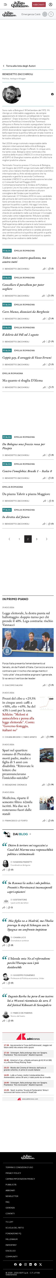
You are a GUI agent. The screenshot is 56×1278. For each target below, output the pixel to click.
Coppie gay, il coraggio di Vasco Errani (26, 357)
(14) (52, 784)
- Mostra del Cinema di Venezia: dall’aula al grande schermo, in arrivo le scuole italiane (25, 1069)
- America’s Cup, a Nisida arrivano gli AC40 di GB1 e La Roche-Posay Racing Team (28, 1061)
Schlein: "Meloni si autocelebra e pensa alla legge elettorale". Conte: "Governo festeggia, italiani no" (18, 722)
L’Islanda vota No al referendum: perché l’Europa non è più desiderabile (28, 962)
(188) (51, 737)
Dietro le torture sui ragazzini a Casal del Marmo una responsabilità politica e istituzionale (30, 849)
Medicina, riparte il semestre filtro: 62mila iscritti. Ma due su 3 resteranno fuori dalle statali (17, 806)
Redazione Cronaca (14, 785)
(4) (52, 318)
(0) (52, 524)
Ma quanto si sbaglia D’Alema (22, 380)
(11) (52, 341)
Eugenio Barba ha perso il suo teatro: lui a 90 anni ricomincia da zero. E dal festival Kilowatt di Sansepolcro (30, 1000)
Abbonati (38, 4)
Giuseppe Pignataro (23, 975)
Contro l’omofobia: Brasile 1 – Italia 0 (27, 471)
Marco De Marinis (22, 1013)
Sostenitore (19, 900)
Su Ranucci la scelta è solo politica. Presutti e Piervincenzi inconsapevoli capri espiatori (29, 887)
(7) (52, 387)
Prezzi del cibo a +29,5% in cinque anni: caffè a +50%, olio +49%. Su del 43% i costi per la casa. (19, 704)
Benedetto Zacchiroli (15, 269)
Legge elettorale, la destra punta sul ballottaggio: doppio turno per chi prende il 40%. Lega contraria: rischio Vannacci (27, 619)
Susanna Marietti (21, 862)
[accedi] (51, 4)
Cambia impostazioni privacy (20, 1179)
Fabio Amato (29, 737)
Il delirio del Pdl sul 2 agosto (20, 335)
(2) (52, 268)
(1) (53, 501)
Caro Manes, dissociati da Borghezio (25, 312)
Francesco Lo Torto (15, 820)
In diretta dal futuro (15, 517)
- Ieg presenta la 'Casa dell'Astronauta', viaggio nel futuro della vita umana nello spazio (28, 1046)
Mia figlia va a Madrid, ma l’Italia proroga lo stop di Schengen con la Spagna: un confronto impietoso (30, 925)
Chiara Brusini (11, 737)
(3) (52, 364)
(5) (52, 685)
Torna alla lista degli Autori (21, 65)
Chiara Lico (18, 937)
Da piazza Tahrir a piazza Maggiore (26, 494)
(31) (52, 295)
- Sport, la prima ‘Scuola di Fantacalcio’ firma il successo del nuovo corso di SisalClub (26, 1091)
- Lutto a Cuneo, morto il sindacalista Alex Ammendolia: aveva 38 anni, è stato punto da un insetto (27, 1076)
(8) (12, 945)
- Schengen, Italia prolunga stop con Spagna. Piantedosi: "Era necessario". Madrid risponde (25, 1054)
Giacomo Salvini (12, 685)
